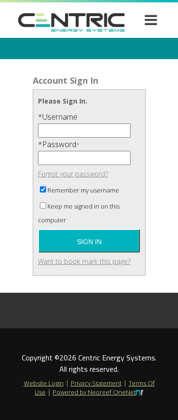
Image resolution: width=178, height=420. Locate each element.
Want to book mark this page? (84, 261)
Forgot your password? (73, 173)
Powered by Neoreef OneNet (94, 392)
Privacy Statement (96, 383)
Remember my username (83, 190)
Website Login (44, 383)
